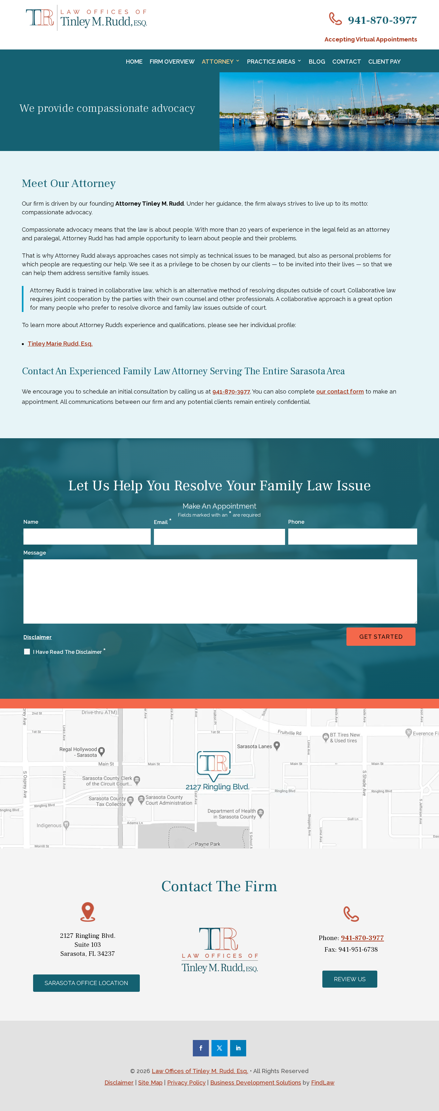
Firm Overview (172, 62)
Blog (317, 62)
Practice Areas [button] (271, 62)
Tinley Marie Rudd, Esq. (60, 343)
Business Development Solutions (255, 1082)
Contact (346, 62)
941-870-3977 (382, 20)
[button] (220, 1102)
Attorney (218, 62)
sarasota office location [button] (86, 983)
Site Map (150, 1082)
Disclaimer (37, 637)
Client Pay (384, 62)
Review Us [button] (350, 979)
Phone (296, 522)
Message (34, 553)
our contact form (340, 391)
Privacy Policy (186, 1082)
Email (163, 522)
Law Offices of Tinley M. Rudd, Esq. (200, 1071)
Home (134, 62)
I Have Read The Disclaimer (69, 652)
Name (30, 522)
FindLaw (323, 1082)
